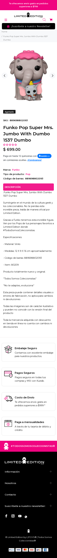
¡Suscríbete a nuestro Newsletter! (30, 26)
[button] (10, 144)
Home (4, 31)
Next (52, 76)
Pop (28, 174)
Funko (16, 169)
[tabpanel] (28, 75)
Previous (5, 76)
